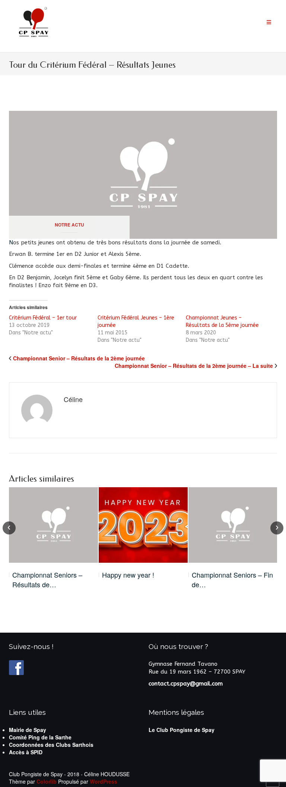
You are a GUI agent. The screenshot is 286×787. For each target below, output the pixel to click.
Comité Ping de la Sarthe (40, 737)
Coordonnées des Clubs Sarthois (51, 744)
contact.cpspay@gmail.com (186, 683)
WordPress (103, 781)
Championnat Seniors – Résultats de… (47, 579)
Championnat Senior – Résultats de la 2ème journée (79, 358)
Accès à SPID (25, 752)
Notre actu (69, 225)
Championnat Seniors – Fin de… (232, 579)
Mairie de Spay (27, 729)
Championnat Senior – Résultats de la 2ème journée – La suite (194, 365)
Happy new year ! (128, 574)
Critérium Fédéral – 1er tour (43, 318)
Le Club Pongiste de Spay (181, 729)
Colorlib (46, 781)
